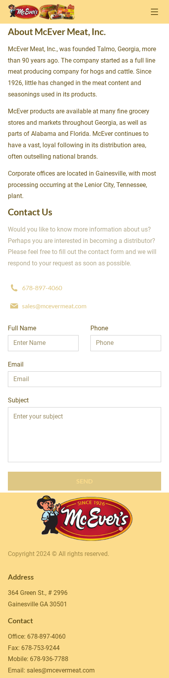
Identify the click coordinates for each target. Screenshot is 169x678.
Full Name (22, 328)
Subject (18, 400)
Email (16, 364)
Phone (99, 328)
